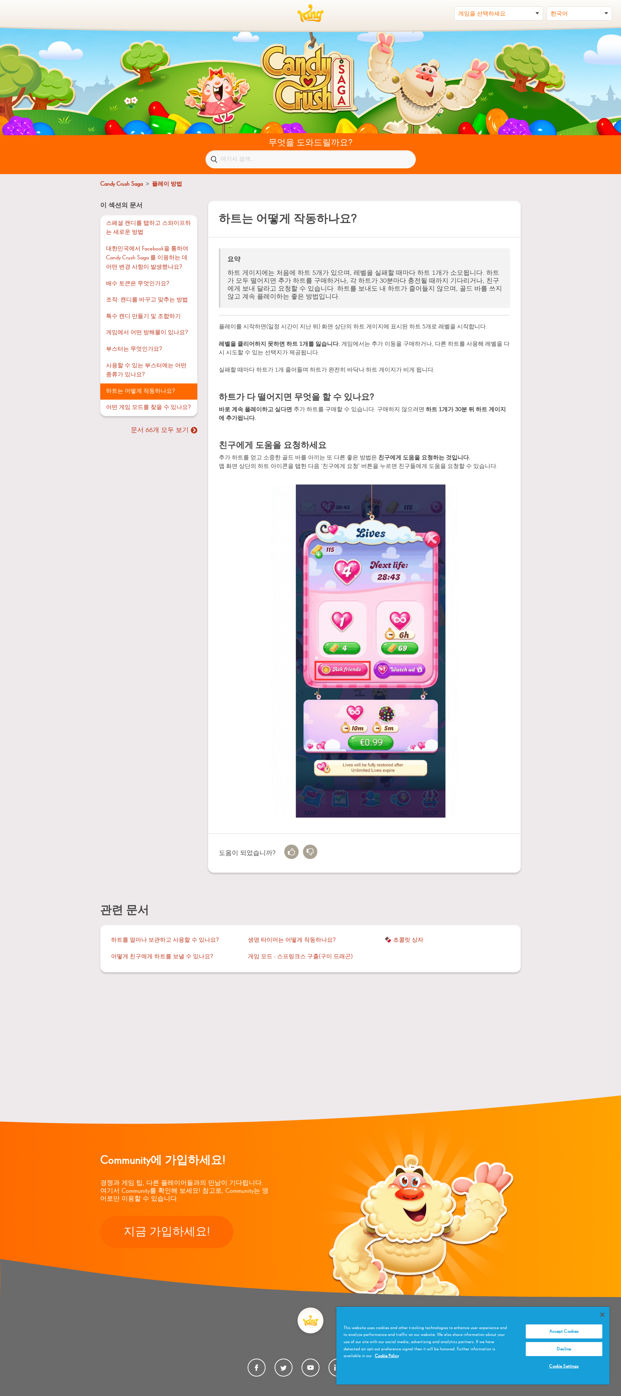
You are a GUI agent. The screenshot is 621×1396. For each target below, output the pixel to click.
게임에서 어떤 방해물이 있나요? (147, 333)
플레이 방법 (167, 184)
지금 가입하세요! (167, 1232)
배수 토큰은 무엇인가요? (137, 284)
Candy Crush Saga (121, 184)
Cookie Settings (564, 1366)
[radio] (291, 852)
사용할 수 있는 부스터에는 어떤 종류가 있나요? (146, 370)
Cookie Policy (387, 1356)
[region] (473, 1345)
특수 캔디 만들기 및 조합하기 (143, 316)
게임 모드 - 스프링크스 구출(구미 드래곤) (300, 957)
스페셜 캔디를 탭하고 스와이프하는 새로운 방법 (148, 228)
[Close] (602, 1315)
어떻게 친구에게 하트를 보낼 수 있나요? (162, 957)
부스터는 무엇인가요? (134, 349)
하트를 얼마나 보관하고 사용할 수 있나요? (165, 940)
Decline (564, 1349)
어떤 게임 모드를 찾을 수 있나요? (148, 407)
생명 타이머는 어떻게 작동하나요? (292, 940)
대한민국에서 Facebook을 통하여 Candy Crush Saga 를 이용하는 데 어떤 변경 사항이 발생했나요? (147, 258)
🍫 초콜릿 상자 (404, 940)
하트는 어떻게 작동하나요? (140, 391)
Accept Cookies (564, 1331)
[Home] (310, 13)
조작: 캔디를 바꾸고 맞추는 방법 (147, 300)
